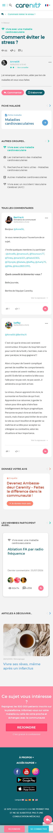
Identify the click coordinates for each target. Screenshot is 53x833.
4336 (29, 588)
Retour (6, 23)
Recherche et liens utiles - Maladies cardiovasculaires (28, 169)
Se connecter (38, 829)
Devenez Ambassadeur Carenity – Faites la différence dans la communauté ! (25, 489)
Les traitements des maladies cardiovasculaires (24, 159)
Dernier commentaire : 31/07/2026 (25, 570)
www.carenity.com (22, 809)
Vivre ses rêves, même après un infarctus (21, 666)
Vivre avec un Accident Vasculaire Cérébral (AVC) (26, 186)
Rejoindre (26, 727)
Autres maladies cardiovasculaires (27, 177)
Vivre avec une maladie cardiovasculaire (19, 30)
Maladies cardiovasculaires (19, 122)
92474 (15, 588)
